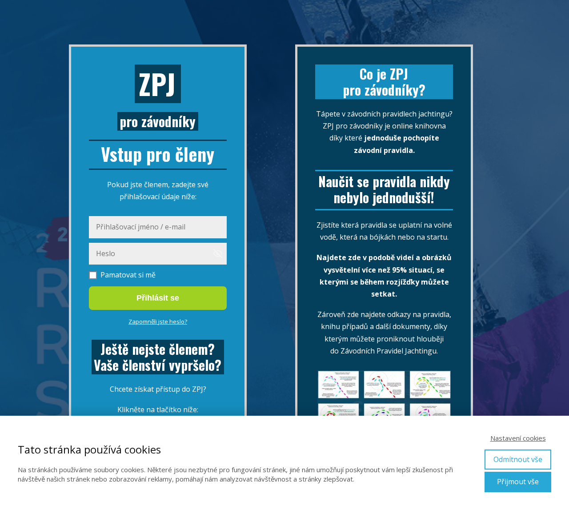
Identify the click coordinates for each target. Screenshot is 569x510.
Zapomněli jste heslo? (157, 321)
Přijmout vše (518, 481)
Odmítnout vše (517, 459)
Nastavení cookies (518, 438)
